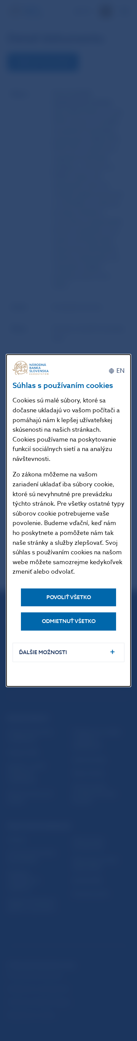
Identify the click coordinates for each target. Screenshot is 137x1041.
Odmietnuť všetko (69, 621)
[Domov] (32, 368)
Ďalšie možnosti (43, 652)
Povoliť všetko (68, 597)
